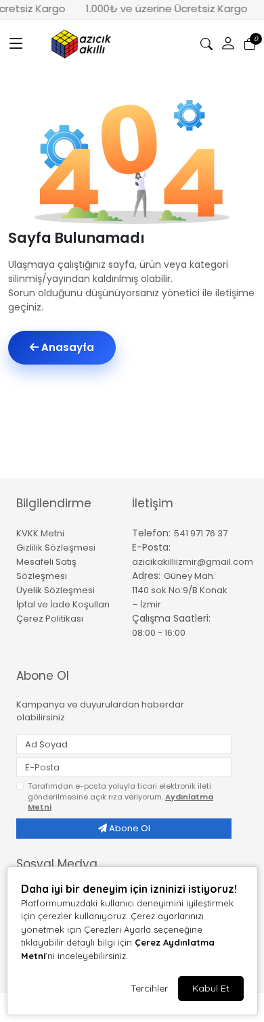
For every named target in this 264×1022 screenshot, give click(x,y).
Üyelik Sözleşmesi (55, 590)
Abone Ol (128, 828)
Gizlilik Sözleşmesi (55, 547)
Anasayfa (66, 347)
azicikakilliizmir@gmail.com (192, 561)
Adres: (146, 575)
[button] (16, 44)
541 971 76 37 (200, 533)
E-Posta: (151, 547)
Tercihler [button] (149, 988)
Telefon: (151, 533)
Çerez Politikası (49, 618)
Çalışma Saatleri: (171, 618)
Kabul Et (210, 988)
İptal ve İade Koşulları (63, 604)
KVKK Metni (40, 533)
